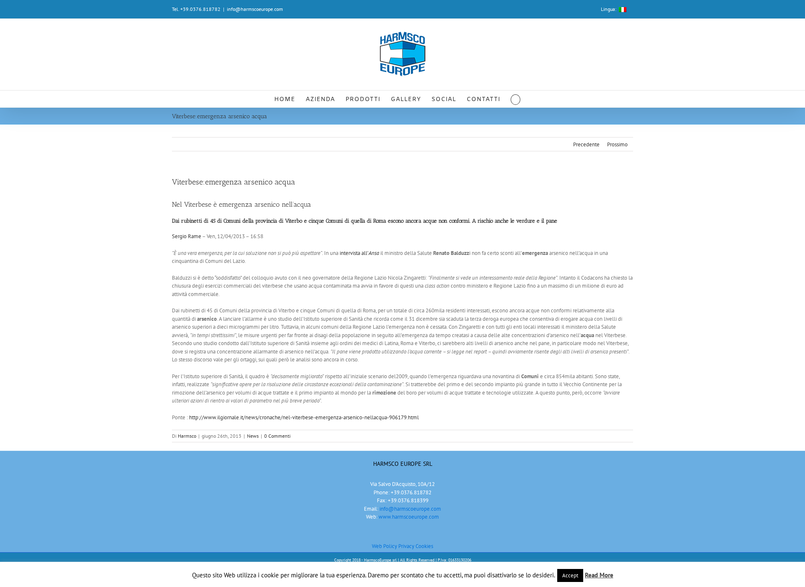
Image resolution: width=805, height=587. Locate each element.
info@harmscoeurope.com (255, 9)
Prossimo (617, 144)
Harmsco (187, 436)
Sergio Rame (186, 236)
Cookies (424, 546)
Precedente (586, 144)
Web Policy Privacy (393, 546)
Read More (599, 575)
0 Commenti (277, 436)
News (253, 436)
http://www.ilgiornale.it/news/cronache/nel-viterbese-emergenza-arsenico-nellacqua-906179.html (304, 417)
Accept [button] (570, 575)
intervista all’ (359, 253)
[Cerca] (516, 99)
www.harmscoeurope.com (409, 516)
